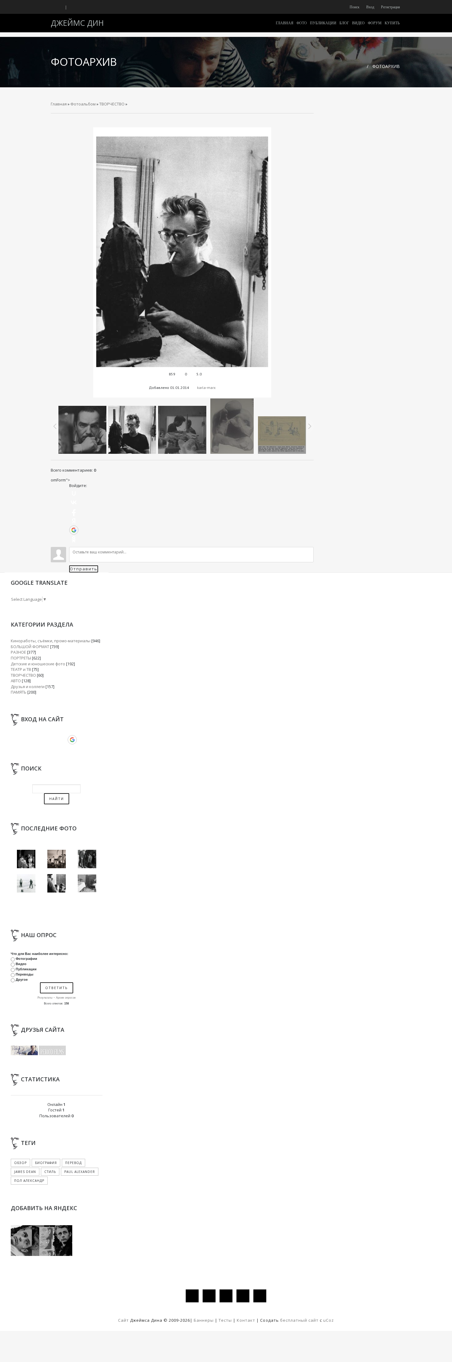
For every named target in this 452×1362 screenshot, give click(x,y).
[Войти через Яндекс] (73, 520)
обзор (20, 1163)
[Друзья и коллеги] (56, 883)
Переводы (24, 974)
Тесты (225, 1320)
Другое (22, 979)
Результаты (45, 997)
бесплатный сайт (299, 1320)
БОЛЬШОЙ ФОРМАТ (30, 646)
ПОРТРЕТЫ (21, 658)
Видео (21, 964)
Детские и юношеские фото (38, 664)
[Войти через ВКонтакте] (73, 502)
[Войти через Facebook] (73, 511)
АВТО (16, 680)
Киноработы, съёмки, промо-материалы (50, 640)
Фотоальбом (83, 104)
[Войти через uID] (73, 493)
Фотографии (26, 958)
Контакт (246, 1320)
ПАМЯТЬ (18, 692)
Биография (46, 1163)
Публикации (26, 969)
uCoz (328, 1320)
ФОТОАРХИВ (386, 66)
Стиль (50, 1172)
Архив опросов (66, 997)
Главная (59, 104)
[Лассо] (26, 883)
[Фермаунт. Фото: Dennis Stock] (87, 883)
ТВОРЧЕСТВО (112, 104)
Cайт (123, 1320)
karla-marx (206, 387)
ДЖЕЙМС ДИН (77, 23)
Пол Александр (29, 1180)
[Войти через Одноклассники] (73, 539)
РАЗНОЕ (18, 652)
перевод (73, 1163)
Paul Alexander (79, 1172)
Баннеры (204, 1320)
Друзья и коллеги (28, 686)
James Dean (25, 1172)
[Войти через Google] (73, 530)
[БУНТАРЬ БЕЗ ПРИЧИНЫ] (26, 858)
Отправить (83, 569)
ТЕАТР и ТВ (21, 669)
